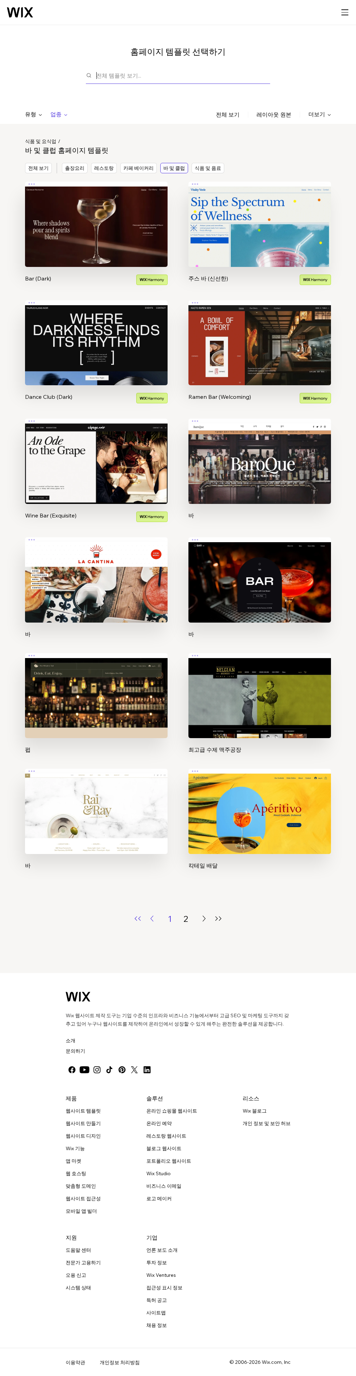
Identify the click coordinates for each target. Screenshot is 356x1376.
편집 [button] (96, 217)
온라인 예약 (159, 1123)
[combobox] (183, 75)
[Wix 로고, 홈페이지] (20, 12)
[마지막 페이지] (218, 918)
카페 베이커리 (138, 168)
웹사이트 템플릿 (83, 1111)
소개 (70, 1040)
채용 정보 (156, 1325)
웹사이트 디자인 (83, 1136)
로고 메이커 (159, 1198)
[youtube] (84, 1069)
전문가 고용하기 (83, 1262)
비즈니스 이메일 (163, 1186)
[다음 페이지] (204, 919)
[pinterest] (122, 1069)
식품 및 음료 (208, 168)
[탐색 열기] (345, 12)
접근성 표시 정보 (164, 1287)
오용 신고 (76, 1275)
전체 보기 (228, 114)
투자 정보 (156, 1262)
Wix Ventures (161, 1275)
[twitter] (134, 1069)
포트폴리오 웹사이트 (168, 1161)
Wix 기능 (75, 1148)
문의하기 (75, 1051)
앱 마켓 (73, 1161)
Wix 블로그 (255, 1111)
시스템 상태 (78, 1287)
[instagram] (97, 1069)
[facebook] (72, 1069)
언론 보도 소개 (162, 1250)
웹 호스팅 (76, 1173)
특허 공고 (156, 1300)
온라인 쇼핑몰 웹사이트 (171, 1111)
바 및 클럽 (174, 168)
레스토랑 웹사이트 (166, 1136)
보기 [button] (96, 237)
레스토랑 (104, 168)
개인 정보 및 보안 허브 (267, 1123)
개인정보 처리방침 (120, 1362)
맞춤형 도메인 (81, 1186)
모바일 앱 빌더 (81, 1211)
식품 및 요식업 (40, 141)
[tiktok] (109, 1069)
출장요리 (74, 168)
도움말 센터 (78, 1250)
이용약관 (75, 1362)
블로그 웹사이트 (163, 1148)
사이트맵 (156, 1313)
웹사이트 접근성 (83, 1198)
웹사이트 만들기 (83, 1123)
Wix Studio (158, 1173)
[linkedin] (147, 1069)
